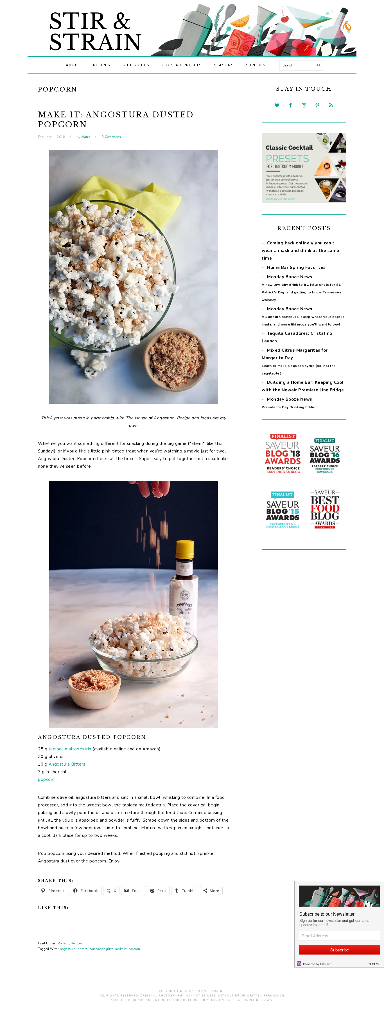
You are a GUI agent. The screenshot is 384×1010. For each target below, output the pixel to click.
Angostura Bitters (67, 764)
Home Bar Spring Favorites (296, 267)
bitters (82, 949)
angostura (68, 949)
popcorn (46, 779)
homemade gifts (101, 949)
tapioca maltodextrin (70, 749)
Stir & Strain (96, 32)
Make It (63, 943)
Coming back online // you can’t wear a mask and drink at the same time (300, 250)
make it (121, 949)
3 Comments (111, 137)
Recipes (76, 943)
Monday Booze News (303, 316)
